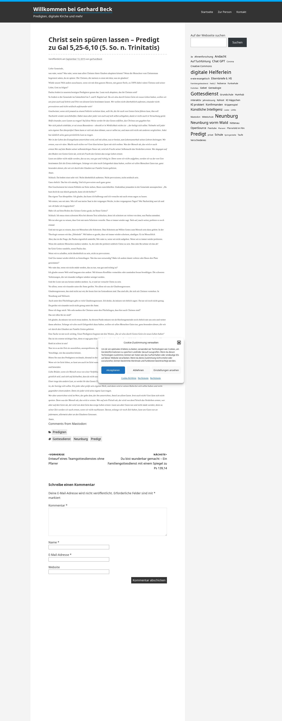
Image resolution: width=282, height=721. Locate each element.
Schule (219, 134)
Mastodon (195, 117)
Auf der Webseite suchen (208, 35)
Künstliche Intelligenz (206, 109)
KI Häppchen (233, 100)
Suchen (237, 42)
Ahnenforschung (204, 56)
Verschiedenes (198, 140)
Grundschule (226, 94)
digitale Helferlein (211, 72)
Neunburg (81, 439)
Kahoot (220, 100)
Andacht (220, 56)
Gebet (203, 87)
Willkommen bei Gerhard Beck (72, 9)
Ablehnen (138, 370)
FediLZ (212, 83)
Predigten (59, 432)
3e (192, 56)
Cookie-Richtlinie (128, 378)
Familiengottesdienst (199, 83)
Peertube (212, 128)
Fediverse (221, 83)
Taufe (240, 134)
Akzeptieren (113, 370)
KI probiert (197, 104)
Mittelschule (207, 117)
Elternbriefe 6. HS (221, 78)
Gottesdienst (62, 439)
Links (233, 109)
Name (53, 542)
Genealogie (214, 87)
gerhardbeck (96, 59)
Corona (230, 61)
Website (54, 567)
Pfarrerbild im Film (236, 128)
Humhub (239, 94)
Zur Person (225, 12)
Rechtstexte (143, 378)
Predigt (96, 439)
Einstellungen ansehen (166, 370)
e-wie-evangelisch (200, 78)
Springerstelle (230, 135)
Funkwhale (233, 83)
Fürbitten (194, 88)
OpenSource (198, 128)
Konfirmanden (214, 104)
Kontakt (241, 12)
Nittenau (234, 122)
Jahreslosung (209, 100)
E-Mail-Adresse (59, 555)
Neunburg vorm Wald (209, 122)
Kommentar (57, 505)
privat (210, 134)
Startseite (207, 12)
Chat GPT (218, 61)
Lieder (226, 110)
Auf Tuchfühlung (201, 61)
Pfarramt (221, 128)
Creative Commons (201, 66)
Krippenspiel (231, 104)
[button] (179, 342)
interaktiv (196, 100)
